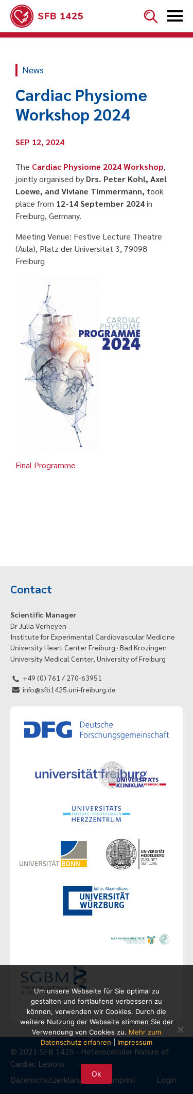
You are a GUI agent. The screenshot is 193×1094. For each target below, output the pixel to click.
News (33, 69)
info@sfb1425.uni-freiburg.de (69, 689)
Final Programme (45, 465)
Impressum (134, 1042)
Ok (96, 1073)
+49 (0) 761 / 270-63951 (62, 677)
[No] (180, 1029)
